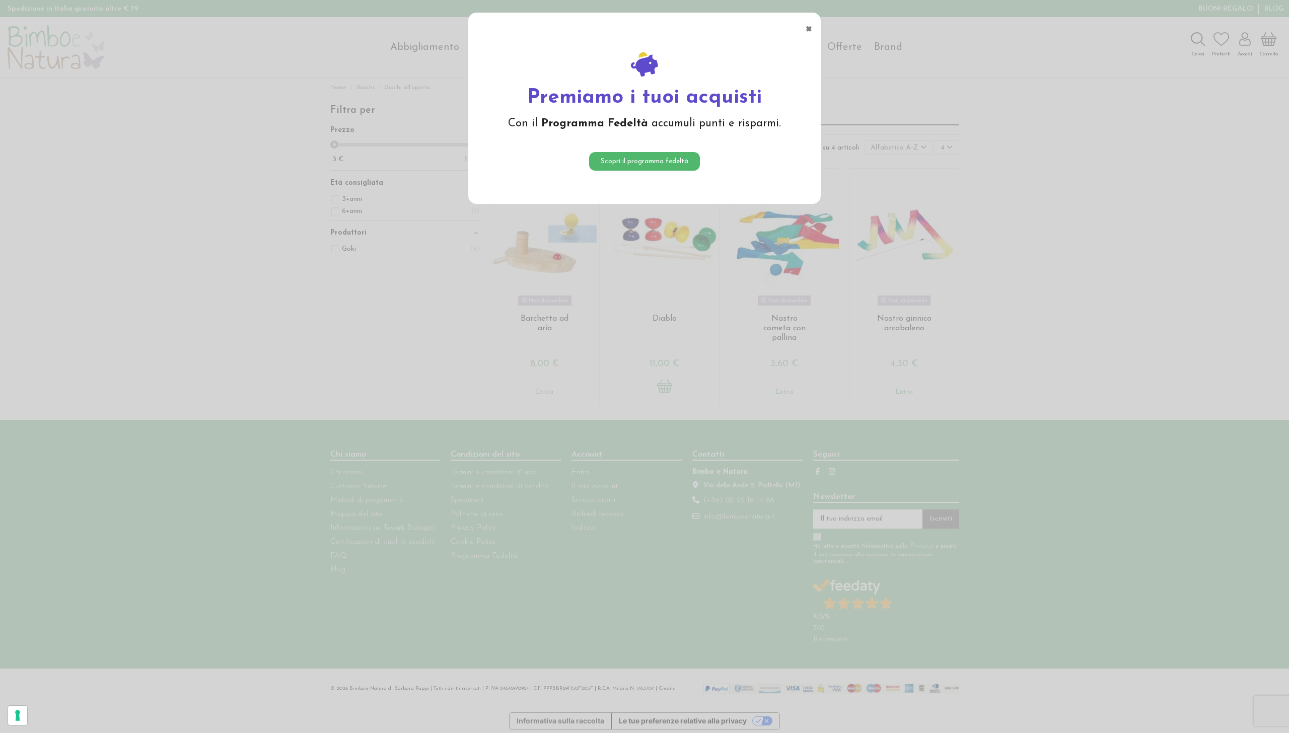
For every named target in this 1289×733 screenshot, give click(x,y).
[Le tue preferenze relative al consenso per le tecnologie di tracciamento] (17, 715)
